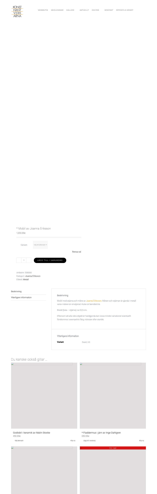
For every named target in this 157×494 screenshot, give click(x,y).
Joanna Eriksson (32, 276)
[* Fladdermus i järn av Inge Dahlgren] (113, 396)
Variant (24, 245)
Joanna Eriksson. (94, 301)
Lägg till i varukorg (50, 260)
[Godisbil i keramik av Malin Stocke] (44, 396)
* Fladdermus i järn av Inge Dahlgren (101, 432)
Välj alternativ (19, 441)
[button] (142, 10)
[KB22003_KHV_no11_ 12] (43, 124)
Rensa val (76, 251)
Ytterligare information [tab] (21, 297)
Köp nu (73, 441)
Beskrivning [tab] (16, 291)
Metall (26, 279)
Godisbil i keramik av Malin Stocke (31, 432)
